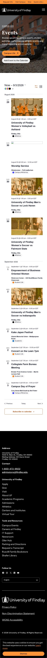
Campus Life (9, 53)
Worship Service (20, 165)
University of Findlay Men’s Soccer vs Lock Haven (25, 204)
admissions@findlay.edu (15, 472)
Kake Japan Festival (22, 332)
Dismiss (23, 653)
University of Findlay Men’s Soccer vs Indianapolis (25, 314)
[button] (19, 88)
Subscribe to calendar (22, 411)
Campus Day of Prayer (23, 386)
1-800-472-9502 (11, 468)
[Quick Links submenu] (43, 2)
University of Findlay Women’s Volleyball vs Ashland (23, 126)
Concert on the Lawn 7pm (25, 351)
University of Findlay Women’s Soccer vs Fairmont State (22, 245)
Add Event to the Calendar (16, 60)
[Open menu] (43, 9)
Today (23, 403)
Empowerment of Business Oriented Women (25, 272)
